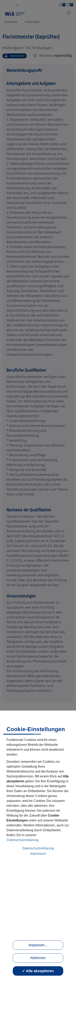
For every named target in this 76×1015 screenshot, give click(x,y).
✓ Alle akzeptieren (38, 971)
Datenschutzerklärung (22, 840)
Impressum (38, 853)
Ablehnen (38, 958)
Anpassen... (38, 945)
